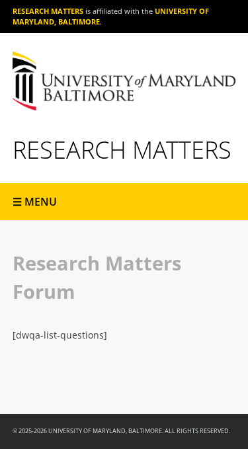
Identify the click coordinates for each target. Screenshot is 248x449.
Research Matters (48, 11)
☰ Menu (35, 201)
